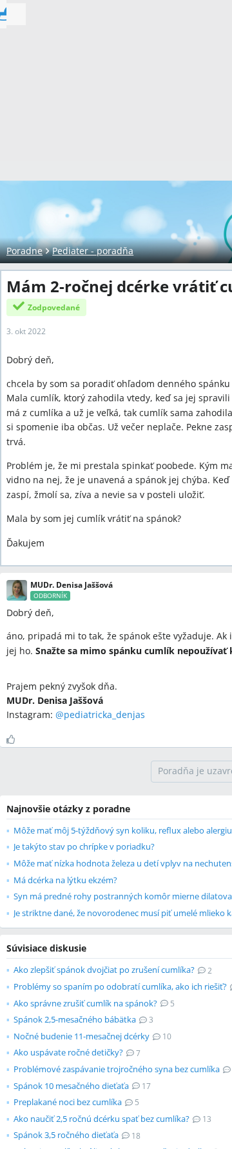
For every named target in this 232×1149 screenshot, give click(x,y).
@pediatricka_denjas (100, 714)
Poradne (24, 251)
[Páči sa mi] (15, 739)
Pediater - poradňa (92, 251)
